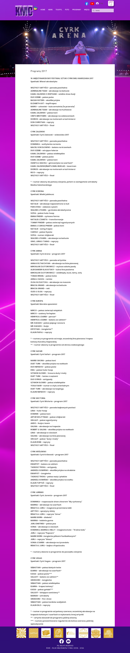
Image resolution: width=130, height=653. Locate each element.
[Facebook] (86, 3)
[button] (86, 9)
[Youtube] (92, 3)
